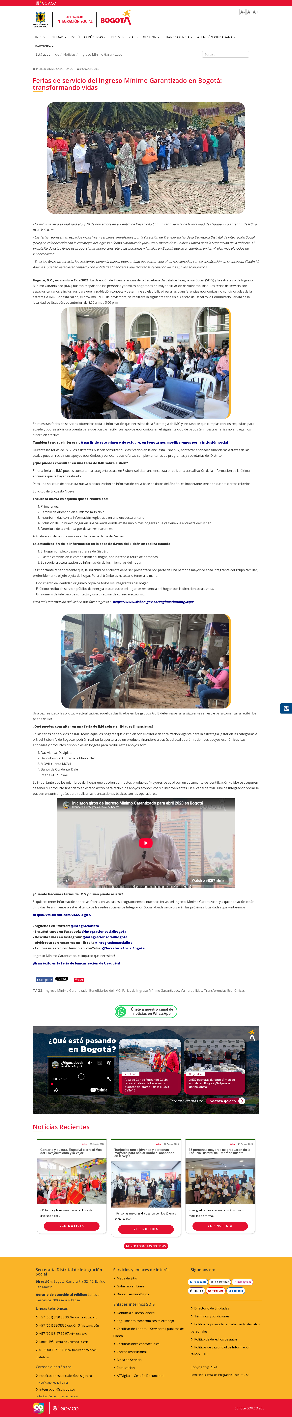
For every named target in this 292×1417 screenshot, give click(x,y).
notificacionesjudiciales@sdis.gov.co (65, 1375)
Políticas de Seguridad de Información (222, 1347)
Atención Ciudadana (214, 37)
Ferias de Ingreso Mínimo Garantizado (150, 990)
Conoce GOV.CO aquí (250, 1408)
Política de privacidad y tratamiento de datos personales (225, 1328)
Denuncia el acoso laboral (136, 1313)
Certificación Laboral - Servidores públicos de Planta (148, 1332)
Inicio (40, 37)
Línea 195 (64, 1341)
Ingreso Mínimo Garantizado (100, 54)
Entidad (57, 37)
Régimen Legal (123, 37)
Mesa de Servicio (129, 1360)
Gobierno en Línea (130, 1286)
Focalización (126, 1368)
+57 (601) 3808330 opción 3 (69, 1325)
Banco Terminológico (133, 1294)
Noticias (69, 54)
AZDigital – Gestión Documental (140, 1375)
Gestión (150, 37)
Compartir (44, 980)
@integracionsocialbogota (104, 931)
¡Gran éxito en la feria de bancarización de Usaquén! (76, 963)
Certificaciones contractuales (138, 1344)
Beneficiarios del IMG (105, 990)
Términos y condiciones (211, 1316)
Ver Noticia (71, 1225)
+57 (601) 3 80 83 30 (68, 1317)
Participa (43, 46)
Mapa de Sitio (127, 1278)
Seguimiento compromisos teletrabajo (145, 1321)
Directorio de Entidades (211, 1308)
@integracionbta (85, 926)
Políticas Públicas (87, 37)
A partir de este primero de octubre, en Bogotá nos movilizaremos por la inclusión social (154, 442)
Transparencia (177, 37)
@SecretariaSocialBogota (123, 948)
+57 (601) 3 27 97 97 (63, 1333)
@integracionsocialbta (113, 942)
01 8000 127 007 (66, 1353)
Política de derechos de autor (215, 1339)
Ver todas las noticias (148, 1246)
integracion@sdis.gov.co (57, 1389)
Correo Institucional (132, 1352)
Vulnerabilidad (191, 990)
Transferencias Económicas (224, 990)
